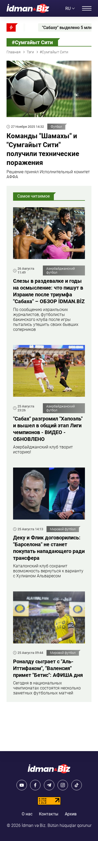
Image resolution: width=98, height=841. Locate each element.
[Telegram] (49, 785)
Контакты (48, 813)
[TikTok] (76, 785)
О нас (27, 813)
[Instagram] (63, 785)
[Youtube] (22, 785)
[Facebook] (35, 785)
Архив (71, 813)
